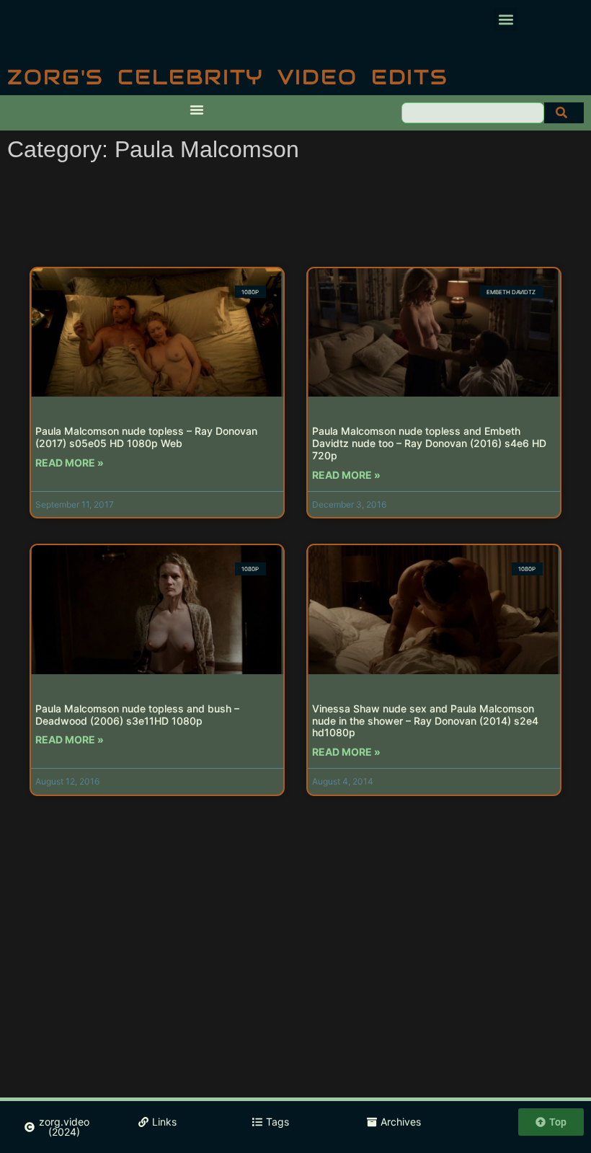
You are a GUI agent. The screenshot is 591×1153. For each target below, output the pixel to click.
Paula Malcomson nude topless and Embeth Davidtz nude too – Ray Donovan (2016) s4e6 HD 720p (429, 443)
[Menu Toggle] (197, 109)
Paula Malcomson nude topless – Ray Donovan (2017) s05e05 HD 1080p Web (146, 437)
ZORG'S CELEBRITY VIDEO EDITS (227, 76)
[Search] (564, 112)
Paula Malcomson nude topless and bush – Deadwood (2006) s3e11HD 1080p (137, 714)
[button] (505, 19)
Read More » (69, 462)
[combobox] (472, 112)
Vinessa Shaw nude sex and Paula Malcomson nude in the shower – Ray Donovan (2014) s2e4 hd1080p (425, 720)
